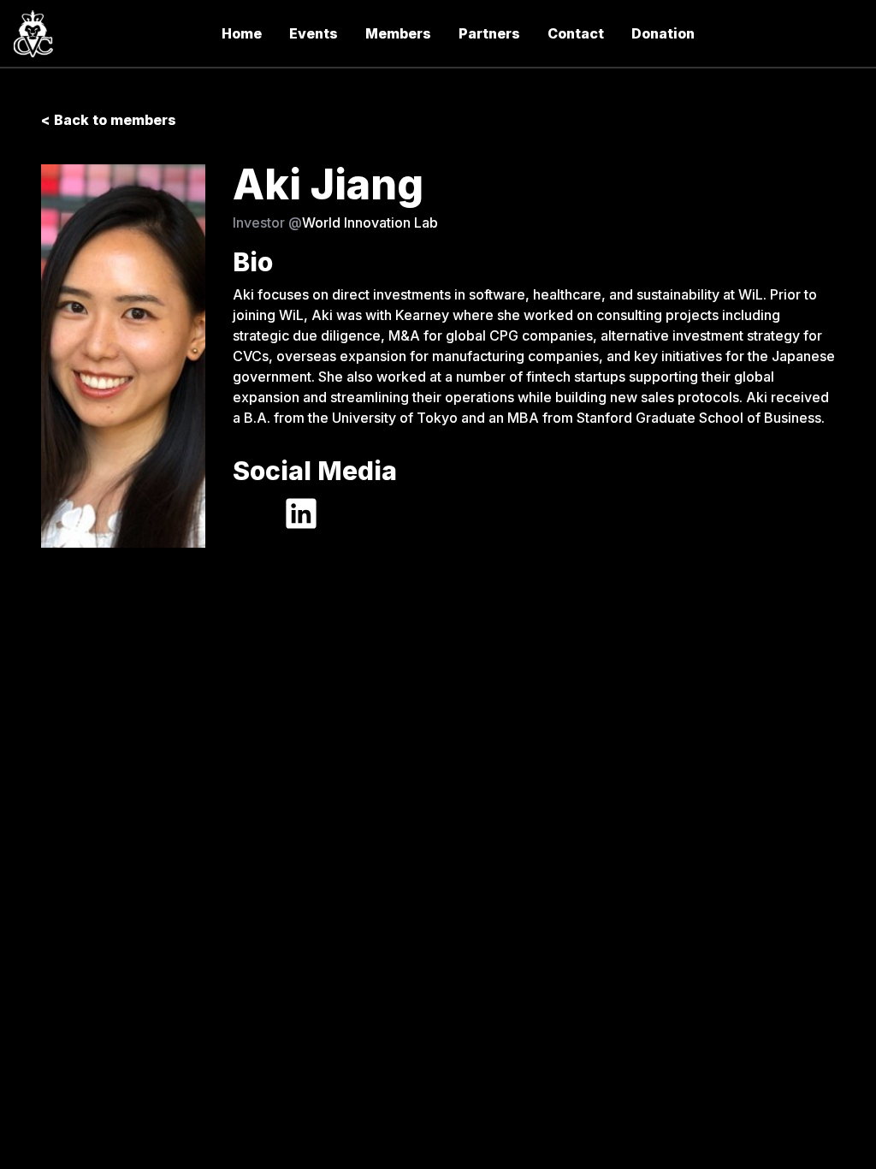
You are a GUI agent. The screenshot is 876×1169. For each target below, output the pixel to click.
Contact (576, 33)
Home (242, 33)
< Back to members (108, 119)
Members (398, 33)
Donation (663, 33)
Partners (489, 33)
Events (313, 33)
